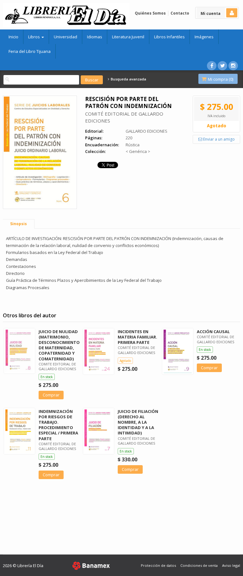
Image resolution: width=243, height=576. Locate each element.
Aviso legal (231, 565)
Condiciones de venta (199, 565)
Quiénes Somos (150, 13)
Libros (34, 37)
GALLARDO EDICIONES (146, 131)
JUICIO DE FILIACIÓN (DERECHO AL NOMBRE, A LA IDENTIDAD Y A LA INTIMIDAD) (138, 422)
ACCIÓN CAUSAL (213, 331)
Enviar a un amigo (218, 139)
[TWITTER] (222, 65)
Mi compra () (220, 79)
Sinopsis (18, 223)
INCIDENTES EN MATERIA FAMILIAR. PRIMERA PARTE (137, 337)
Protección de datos (158, 565)
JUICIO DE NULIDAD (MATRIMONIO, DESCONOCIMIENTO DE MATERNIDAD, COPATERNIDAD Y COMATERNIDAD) (59, 345)
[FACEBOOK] (211, 65)
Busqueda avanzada (128, 79)
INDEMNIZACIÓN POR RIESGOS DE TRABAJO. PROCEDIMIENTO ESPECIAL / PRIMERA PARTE (58, 424)
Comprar (51, 395)
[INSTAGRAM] (233, 65)
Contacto (180, 13)
